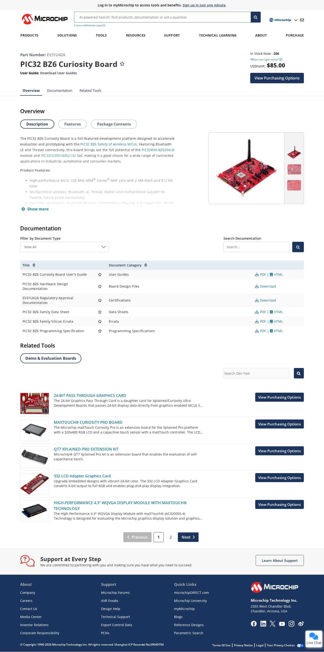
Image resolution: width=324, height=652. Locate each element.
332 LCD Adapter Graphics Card (82, 476)
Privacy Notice (243, 645)
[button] (277, 78)
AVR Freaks (109, 600)
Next (186, 537)
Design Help (110, 608)
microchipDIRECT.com (191, 592)
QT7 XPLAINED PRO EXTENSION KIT (86, 449)
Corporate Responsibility (39, 633)
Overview (31, 90)
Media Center (31, 617)
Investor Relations (34, 625)
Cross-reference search (89, 25)
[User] (283, 20)
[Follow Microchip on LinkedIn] (263, 625)
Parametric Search (188, 633)
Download (267, 286)
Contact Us (28, 608)
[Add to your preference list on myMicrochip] (122, 63)
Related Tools (90, 90)
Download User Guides (58, 73)
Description (37, 124)
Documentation (59, 90)
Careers (26, 600)
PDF (263, 274)
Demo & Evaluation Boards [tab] (50, 358)
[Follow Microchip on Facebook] (254, 625)
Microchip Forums (115, 592)
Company (27, 592)
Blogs (178, 617)
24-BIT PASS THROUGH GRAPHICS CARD (90, 395)
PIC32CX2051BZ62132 (58, 155)
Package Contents (114, 124)
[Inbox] (302, 20)
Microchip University (190, 600)
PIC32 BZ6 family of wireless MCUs (108, 144)
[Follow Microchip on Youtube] (282, 624)
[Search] (256, 17)
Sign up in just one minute (204, 5)
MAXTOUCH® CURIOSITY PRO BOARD (88, 422)
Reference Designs (189, 625)
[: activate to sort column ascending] (99, 265)
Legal (260, 645)
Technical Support (115, 617)
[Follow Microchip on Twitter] (272, 625)
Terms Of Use (221, 645)
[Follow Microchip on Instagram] (291, 625)
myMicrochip (184, 608)
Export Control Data (116, 625)
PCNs (105, 633)
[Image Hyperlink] (44, 24)
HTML (278, 274)
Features (72, 124)
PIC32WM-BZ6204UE (158, 150)
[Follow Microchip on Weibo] (301, 624)
